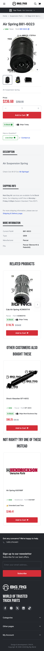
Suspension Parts (16, 16)
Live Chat (9, 138)
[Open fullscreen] (22, 54)
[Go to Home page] (19, 4)
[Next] (37, 70)
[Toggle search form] (35, 3)
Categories (8, 617)
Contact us (25, 138)
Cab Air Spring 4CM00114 (18, 309)
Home (5, 16)
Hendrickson (19, 500)
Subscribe (22, 573)
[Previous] (32, 70)
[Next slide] (37, 304)
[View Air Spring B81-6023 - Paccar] (7, 80)
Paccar (11, 29)
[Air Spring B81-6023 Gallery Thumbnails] (18, 80)
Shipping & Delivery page (12, 213)
